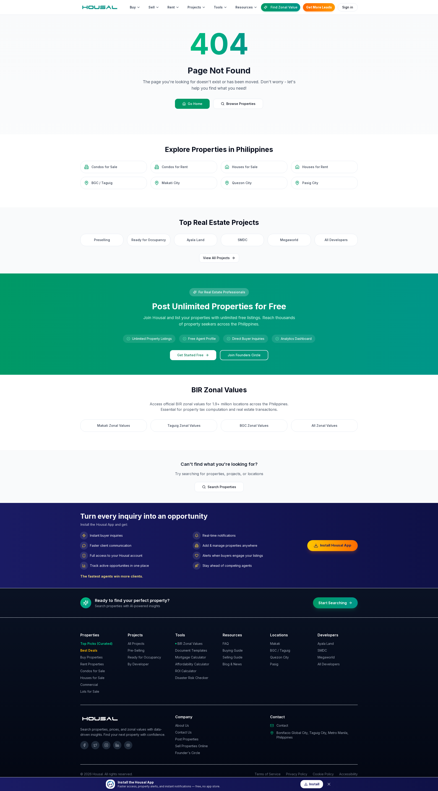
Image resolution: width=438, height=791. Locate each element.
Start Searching (332, 603)
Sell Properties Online (191, 746)
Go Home (195, 104)
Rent (171, 7)
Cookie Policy (323, 774)
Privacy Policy (296, 774)
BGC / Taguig (280, 650)
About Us (182, 725)
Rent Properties (92, 664)
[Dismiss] (329, 784)
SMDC (322, 650)
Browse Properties (241, 104)
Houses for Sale (92, 678)
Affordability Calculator (192, 664)
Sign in (347, 7)
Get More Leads (319, 7)
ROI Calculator (185, 671)
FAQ (226, 643)
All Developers (329, 664)
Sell (152, 7)
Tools (218, 7)
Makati (275, 643)
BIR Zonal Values (190, 643)
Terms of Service (268, 774)
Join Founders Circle (244, 355)
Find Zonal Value (284, 7)
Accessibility (348, 774)
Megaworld (326, 657)
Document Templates (191, 650)
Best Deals (88, 650)
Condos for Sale (92, 671)
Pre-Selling (136, 650)
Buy (133, 7)
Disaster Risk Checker (191, 678)
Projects (194, 7)
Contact (282, 725)
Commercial (89, 685)
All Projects (136, 643)
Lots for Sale (89, 691)
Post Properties (186, 739)
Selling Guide (232, 657)
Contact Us (183, 732)
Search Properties (222, 487)
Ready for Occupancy (144, 657)
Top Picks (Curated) (96, 643)
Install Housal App (335, 545)
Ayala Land (326, 643)
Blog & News (232, 664)
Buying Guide (233, 650)
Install (314, 784)
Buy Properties (91, 657)
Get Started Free (190, 355)
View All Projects (216, 258)
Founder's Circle (187, 753)
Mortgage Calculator (190, 657)
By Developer (138, 664)
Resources (244, 7)
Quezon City (279, 657)
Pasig (274, 664)
